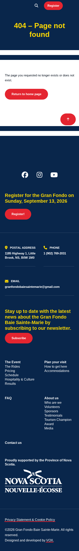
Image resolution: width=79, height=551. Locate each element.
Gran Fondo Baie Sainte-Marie (18, 6)
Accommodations (56, 371)
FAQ (8, 398)
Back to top (68, 119)
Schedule (12, 375)
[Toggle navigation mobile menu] (70, 6)
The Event (12, 362)
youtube (54, 175)
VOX (49, 540)
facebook (25, 175)
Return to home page (26, 94)
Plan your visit (55, 362)
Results (10, 383)
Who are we (53, 402)
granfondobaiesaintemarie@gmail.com (32, 286)
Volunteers (52, 407)
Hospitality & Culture (19, 379)
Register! (18, 214)
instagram (39, 175)
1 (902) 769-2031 (55, 253)
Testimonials (53, 415)
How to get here (55, 366)
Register (53, 5)
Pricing (10, 371)
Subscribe (19, 338)
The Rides (12, 366)
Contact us (13, 442)
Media (48, 428)
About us (51, 398)
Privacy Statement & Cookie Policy (30, 519)
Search (36, 5)
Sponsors (51, 411)
